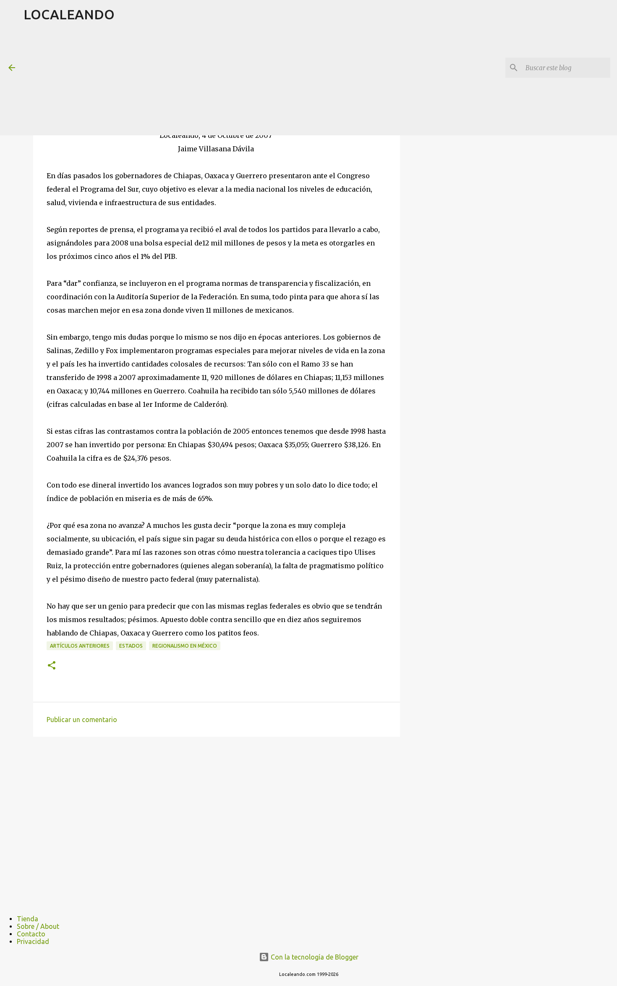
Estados (131, 646)
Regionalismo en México (184, 646)
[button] (52, 666)
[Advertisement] (227, 81)
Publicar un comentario (82, 719)
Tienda (27, 919)
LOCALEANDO (69, 14)
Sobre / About (38, 926)
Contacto (31, 934)
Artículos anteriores (80, 646)
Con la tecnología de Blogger (313, 957)
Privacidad (33, 941)
